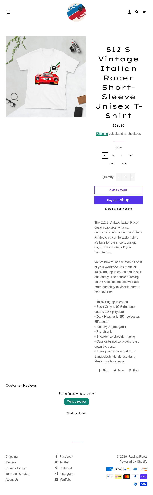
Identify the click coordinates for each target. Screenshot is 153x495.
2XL (112, 163)
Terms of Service (17, 474)
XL (131, 155)
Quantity (108, 177)
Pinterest (65, 468)
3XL (124, 163)
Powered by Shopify (133, 461)
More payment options (118, 208)
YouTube (65, 479)
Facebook (66, 456)
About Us (12, 479)
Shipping (102, 133)
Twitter (64, 462)
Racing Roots (138, 456)
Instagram (66, 474)
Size (118, 147)
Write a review (76, 401)
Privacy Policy (16, 468)
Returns (11, 462)
